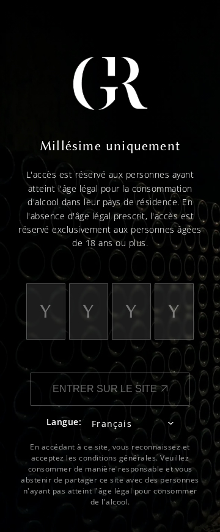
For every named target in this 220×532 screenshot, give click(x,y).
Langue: (64, 422)
